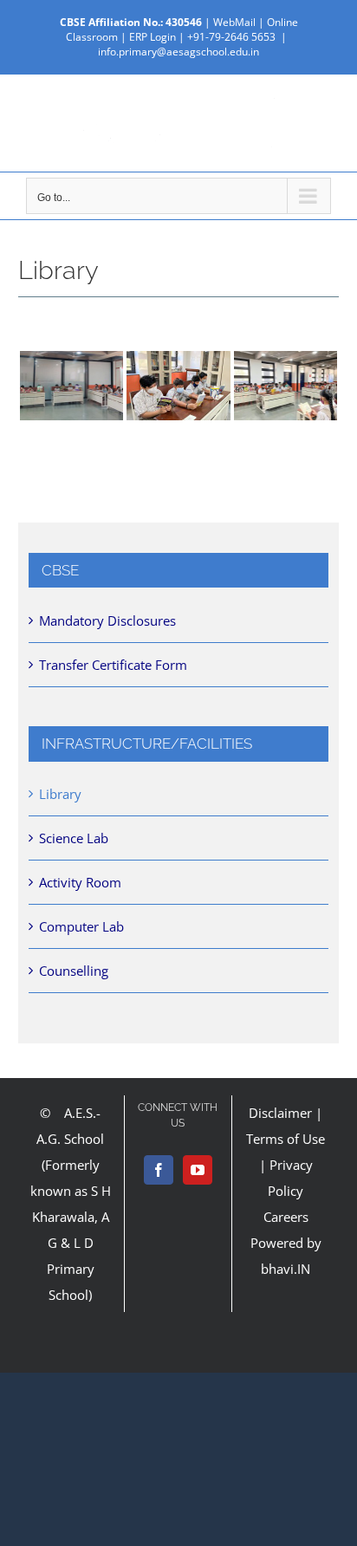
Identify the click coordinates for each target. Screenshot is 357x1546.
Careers (285, 1216)
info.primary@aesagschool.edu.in (178, 51)
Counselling (73, 970)
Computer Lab (81, 926)
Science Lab (73, 838)
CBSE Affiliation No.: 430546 (131, 22)
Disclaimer (280, 1112)
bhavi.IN (285, 1268)
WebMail (234, 22)
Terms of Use (285, 1138)
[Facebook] (158, 1170)
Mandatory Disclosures (107, 620)
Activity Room (80, 882)
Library (60, 793)
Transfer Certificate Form (113, 664)
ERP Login (152, 36)
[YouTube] (197, 1170)
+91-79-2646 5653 (231, 36)
